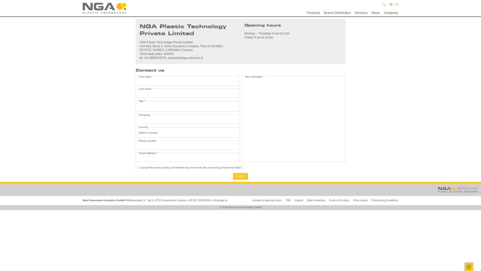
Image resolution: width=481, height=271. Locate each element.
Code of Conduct (339, 200)
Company (391, 13)
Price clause (360, 200)
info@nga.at (220, 200)
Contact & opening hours (267, 200)
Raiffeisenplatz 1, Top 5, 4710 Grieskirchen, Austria (156, 200)
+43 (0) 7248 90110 (199, 200)
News (375, 13)
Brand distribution (337, 13)
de (391, 4)
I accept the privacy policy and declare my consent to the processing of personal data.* (190, 167)
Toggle (469, 267)
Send (240, 176)
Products (313, 13)
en (396, 4)
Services (361, 13)
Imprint (299, 200)
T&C (288, 200)
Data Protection (316, 200)
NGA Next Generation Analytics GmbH (113, 8)
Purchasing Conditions (385, 200)
